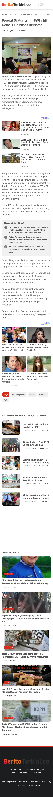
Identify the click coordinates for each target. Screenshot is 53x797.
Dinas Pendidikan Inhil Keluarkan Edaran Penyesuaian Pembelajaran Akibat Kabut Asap (27, 249)
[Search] (46, 4)
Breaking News (18, 394)
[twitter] (9, 408)
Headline (9, 574)
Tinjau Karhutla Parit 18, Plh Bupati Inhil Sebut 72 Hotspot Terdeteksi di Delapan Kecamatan (36, 443)
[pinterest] (19, 408)
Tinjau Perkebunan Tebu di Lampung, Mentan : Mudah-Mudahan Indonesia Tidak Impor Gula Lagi (28, 239)
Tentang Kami (15, 770)
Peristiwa (9, 609)
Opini (7, 682)
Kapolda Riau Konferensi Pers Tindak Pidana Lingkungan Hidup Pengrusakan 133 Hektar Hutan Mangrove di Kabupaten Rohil (28, 230)
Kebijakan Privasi (19, 772)
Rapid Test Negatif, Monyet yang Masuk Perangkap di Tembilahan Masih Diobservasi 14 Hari (25, 618)
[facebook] (4, 408)
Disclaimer (36, 772)
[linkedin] (24, 408)
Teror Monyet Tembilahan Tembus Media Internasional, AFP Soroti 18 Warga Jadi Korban (25, 655)
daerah (32, 394)
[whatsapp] (14, 408)
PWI (11, 14)
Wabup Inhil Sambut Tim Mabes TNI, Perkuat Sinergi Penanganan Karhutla (36, 461)
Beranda (5, 14)
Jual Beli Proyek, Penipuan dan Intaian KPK (36, 425)
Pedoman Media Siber (34, 770)
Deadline (43, 394)
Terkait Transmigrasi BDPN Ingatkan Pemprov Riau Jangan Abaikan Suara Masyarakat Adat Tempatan (24, 727)
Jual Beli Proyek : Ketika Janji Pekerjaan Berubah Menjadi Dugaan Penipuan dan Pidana (26, 690)
